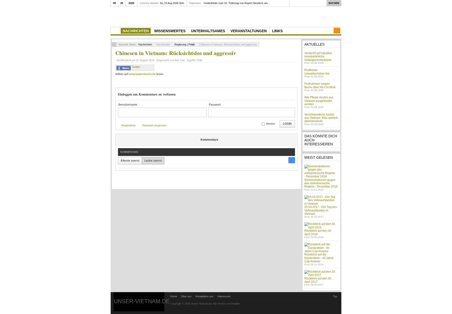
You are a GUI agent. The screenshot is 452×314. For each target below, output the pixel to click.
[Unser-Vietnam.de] (155, 16)
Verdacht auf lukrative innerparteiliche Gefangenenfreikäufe (318, 57)
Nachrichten (145, 44)
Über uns (186, 296)
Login (287, 123)
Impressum (224, 296)
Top (335, 296)
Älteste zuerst (130, 160)
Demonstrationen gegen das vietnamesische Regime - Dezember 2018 (321, 183)
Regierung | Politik (184, 44)
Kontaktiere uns (205, 296)
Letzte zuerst (153, 160)
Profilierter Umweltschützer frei (317, 71)
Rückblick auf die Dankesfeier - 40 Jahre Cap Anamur (319, 258)
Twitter (136, 67)
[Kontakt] (337, 30)
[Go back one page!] (114, 44)
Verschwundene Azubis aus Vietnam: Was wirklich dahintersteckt (321, 118)
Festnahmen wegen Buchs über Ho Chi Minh (320, 85)
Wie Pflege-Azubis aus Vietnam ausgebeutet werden (318, 101)
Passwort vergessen (154, 125)
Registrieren (129, 125)
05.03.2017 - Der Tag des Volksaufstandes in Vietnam (320, 210)
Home (173, 296)
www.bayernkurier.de (142, 74)
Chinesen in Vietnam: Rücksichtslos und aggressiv (175, 53)
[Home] (115, 31)
